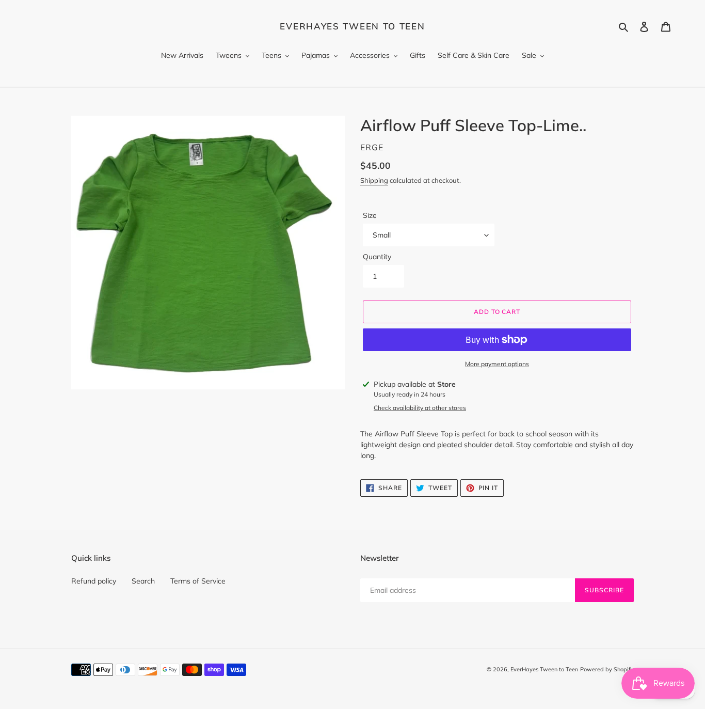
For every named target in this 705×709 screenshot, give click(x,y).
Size (370, 215)
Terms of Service (198, 581)
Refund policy (93, 581)
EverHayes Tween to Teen (352, 26)
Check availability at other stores (420, 408)
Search (143, 581)
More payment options (497, 364)
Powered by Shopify (607, 669)
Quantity (377, 256)
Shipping (374, 180)
